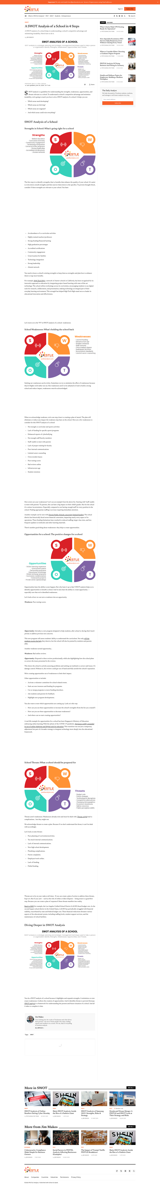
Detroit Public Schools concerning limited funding (66, 515)
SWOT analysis (29, 1003)
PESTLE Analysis (34, 1182)
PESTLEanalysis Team (108, 31)
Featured (110, 22)
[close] (157, 2)
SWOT (27, 22)
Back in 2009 (29, 906)
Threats (82, 817)
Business (27, 1147)
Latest (103, 22)
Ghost (51, 1182)
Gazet (56, 1182)
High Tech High (39, 281)
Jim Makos (30, 37)
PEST (110, 1108)
